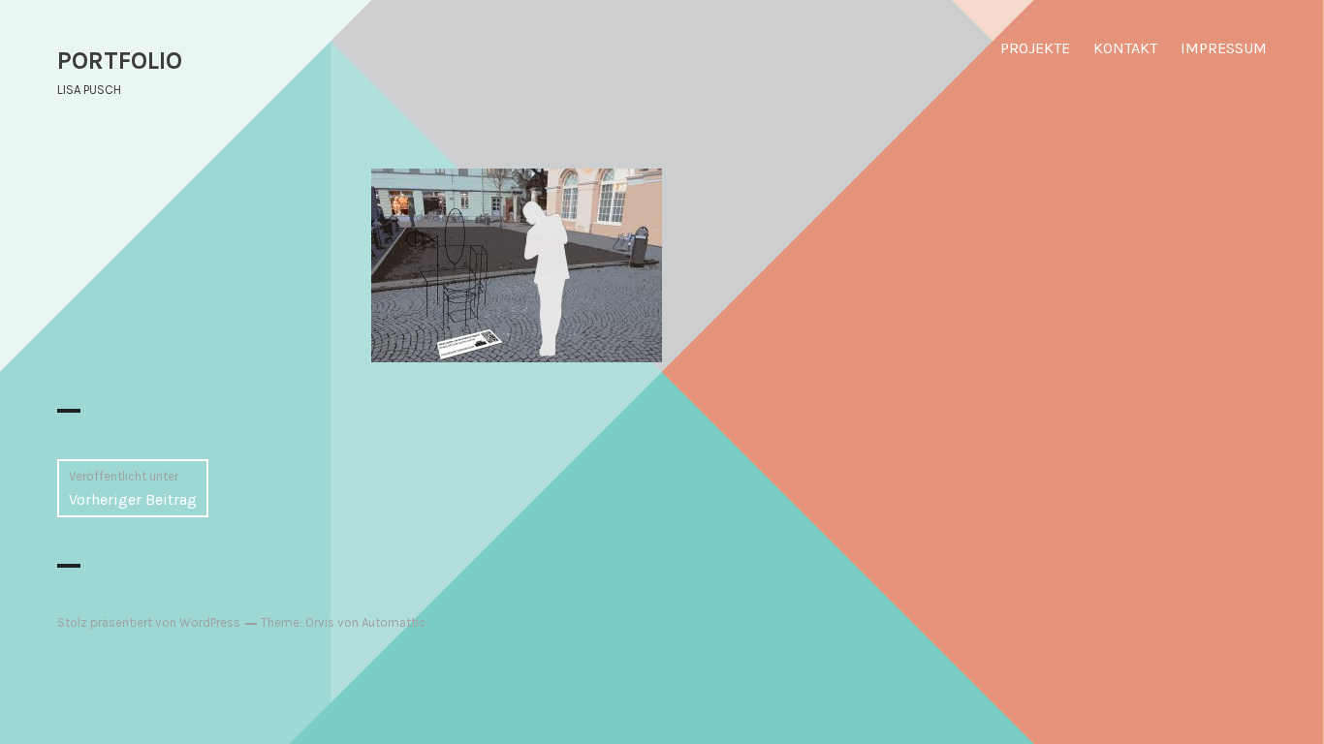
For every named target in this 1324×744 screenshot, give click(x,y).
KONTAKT (1125, 48)
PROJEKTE (1035, 48)
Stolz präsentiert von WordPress (148, 622)
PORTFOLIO (119, 60)
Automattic (394, 622)
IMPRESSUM (1224, 48)
